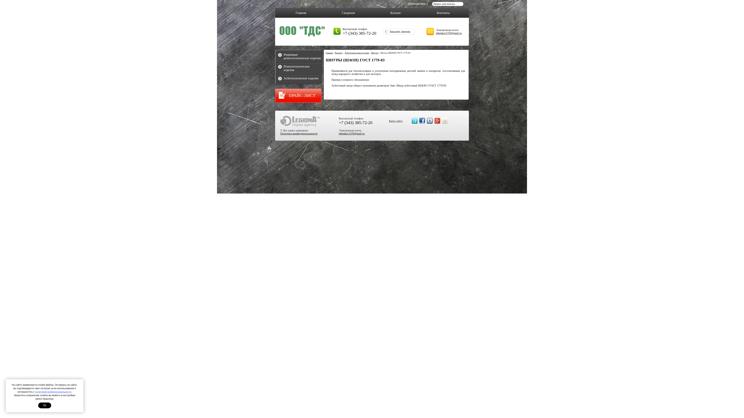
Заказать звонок (399, 31)
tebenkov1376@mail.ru (449, 33)
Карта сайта (395, 121)
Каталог (395, 13)
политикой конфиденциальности (53, 392)
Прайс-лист (302, 95)
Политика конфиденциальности (299, 133)
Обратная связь (416, 3)
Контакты (443, 13)
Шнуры (374, 53)
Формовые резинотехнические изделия (302, 56)
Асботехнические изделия (301, 78)
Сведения (348, 13)
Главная (301, 13)
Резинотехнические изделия (297, 68)
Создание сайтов (300, 121)
